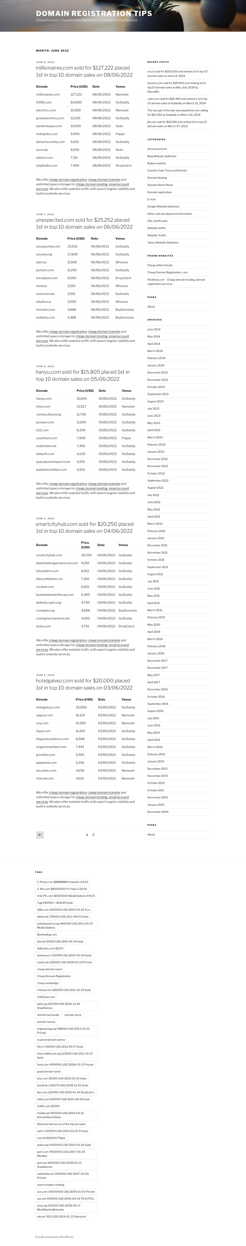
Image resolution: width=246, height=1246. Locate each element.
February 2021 (156, 617)
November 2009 (157, 811)
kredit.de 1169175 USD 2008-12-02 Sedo (62, 1085)
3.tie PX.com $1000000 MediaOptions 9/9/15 (66, 895)
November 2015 (157, 775)
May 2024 (153, 336)
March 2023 (155, 437)
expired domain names (51, 1039)
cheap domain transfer (104, 179)
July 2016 (153, 718)
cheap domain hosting (92, 184)
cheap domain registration (68, 179)
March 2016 (155, 746)
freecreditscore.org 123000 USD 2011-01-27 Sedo (65, 1055)
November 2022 (157, 466)
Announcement (157, 148)
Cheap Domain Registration (54, 976)
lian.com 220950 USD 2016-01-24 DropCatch (65, 1092)
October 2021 (156, 559)
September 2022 (157, 480)
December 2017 (157, 660)
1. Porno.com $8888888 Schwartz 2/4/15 (62, 882)
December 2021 (157, 545)
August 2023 (155, 401)
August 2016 (155, 710)
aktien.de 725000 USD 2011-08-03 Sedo (63, 916)
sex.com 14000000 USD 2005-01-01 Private (66, 1191)
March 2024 (155, 350)
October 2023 (156, 386)
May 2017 (153, 675)
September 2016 (157, 703)
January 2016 (155, 761)
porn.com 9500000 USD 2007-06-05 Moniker (61, 1153)
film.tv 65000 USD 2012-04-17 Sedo (60, 1046)
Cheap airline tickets (159, 265)
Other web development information (169, 213)
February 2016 (156, 754)
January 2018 (155, 653)
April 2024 (153, 343)
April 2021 (153, 603)
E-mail (151, 199)
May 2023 (153, 423)
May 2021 (153, 595)
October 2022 (156, 473)
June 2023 (153, 415)
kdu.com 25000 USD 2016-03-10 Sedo (61, 1078)
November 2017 (157, 667)
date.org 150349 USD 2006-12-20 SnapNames (58, 1005)
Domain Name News (160, 184)
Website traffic (156, 228)
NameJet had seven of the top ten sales (61, 1124)
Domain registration (159, 192)
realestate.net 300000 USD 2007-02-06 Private (63, 1175)
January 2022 (155, 538)
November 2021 (157, 552)
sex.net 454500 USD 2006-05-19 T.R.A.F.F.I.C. (66, 1198)
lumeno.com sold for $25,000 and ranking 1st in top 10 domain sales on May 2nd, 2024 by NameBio (176, 87)
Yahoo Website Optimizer (163, 242)
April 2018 (153, 631)
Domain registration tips (94, 13)
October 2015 (156, 783)
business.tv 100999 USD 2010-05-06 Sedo (64, 955)
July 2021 (153, 581)
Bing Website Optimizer (161, 156)
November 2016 (157, 689)
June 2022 (153, 502)
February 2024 (156, 358)
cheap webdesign (48, 983)
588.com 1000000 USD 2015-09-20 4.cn (63, 909)
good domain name (49, 1071)
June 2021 (153, 588)
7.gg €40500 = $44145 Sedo (55, 902)
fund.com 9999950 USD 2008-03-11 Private (65, 1064)
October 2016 (156, 696)
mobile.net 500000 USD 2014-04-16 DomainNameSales (60, 1115)
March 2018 (155, 639)
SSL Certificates (157, 220)
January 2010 (155, 804)
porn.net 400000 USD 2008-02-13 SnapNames (59, 1164)
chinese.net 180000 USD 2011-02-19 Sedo (64, 990)
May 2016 (153, 732)
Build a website (156, 163)
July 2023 (153, 408)
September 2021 (157, 567)
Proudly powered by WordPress (54, 1236)
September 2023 (158, 394)
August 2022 (155, 487)
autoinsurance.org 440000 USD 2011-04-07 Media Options (65, 925)
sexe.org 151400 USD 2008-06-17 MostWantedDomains (58, 1207)
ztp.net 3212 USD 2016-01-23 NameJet (61, 1216)
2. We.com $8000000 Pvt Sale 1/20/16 (62, 888)
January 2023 (155, 451)
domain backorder (48, 1014)
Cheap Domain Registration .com (167, 272)
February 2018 (156, 646)
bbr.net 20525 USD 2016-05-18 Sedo (60, 941)
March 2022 (155, 523)
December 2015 (157, 768)
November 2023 (157, 379)
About (151, 306)
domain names (46, 1021)
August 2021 (155, 574)
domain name (73, 1014)
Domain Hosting (157, 177)
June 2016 (153, 725)
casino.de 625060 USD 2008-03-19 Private (64, 962)
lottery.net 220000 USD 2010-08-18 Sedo (63, 1099)
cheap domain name (49, 969)
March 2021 (154, 610)
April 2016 (153, 739)
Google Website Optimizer (163, 206)
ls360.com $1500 (48, 1106)
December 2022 (157, 459)
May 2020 (153, 624)
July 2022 (153, 495)
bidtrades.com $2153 (50, 948)
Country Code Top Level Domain (167, 170)
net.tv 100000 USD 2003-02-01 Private (62, 1131)
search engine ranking (50, 1184)
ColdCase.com (46, 996)
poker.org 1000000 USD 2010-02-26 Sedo (64, 1144)
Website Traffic (156, 235)
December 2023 (157, 372)
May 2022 (153, 509)
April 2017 (153, 682)
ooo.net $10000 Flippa (51, 1137)
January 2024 (155, 365)
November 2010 (157, 797)
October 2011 (155, 790)
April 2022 (153, 516)
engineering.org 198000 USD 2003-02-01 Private (63, 1030)
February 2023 (156, 444)
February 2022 (156, 531)
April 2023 (153, 430)
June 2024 (153, 329)
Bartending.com (47, 934)
